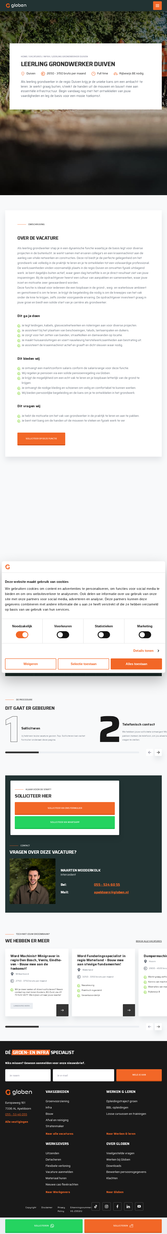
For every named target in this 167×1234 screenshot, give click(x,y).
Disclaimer (46, 1207)
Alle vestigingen (16, 1122)
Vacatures (35, 56)
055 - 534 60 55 (107, 884)
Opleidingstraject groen (121, 1101)
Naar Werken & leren (120, 1133)
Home (24, 56)
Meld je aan (139, 1074)
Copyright (30, 1207)
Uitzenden (52, 1153)
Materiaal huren (56, 1178)
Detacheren (53, 1159)
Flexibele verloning (58, 1166)
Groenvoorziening (57, 1101)
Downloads (113, 1166)
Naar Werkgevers (58, 1192)
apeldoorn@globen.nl (111, 892)
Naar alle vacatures (59, 1133)
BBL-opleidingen (117, 1107)
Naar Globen (115, 1192)
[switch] (63, 634)
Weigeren (30, 664)
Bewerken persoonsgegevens (126, 1172)
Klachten (112, 1178)
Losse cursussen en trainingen (126, 1113)
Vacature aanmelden (59, 1172)
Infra (46, 56)
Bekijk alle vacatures (149, 941)
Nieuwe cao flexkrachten (62, 1184)
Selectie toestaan (84, 664)
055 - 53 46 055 (16, 1114)
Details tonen (143, 651)
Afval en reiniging (57, 1120)
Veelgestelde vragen (120, 1153)
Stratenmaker (55, 1126)
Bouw (49, 1113)
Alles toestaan (136, 664)
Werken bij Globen (118, 1159)
